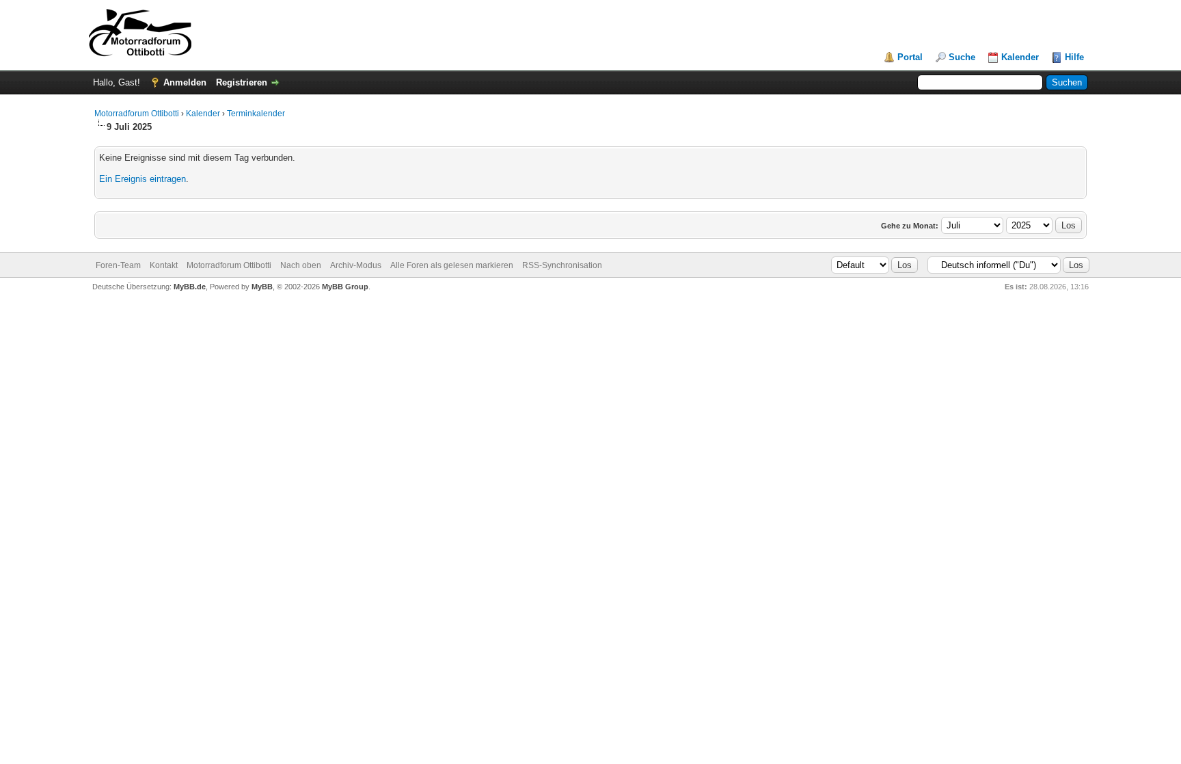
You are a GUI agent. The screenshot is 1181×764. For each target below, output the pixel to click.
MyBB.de (190, 286)
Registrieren (241, 82)
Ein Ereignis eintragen (142, 179)
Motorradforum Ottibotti (136, 113)
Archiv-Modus (355, 265)
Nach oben (300, 265)
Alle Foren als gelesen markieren (451, 265)
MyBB (262, 286)
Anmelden (184, 82)
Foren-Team (118, 265)
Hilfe (1074, 57)
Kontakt (164, 265)
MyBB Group (345, 286)
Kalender (1020, 57)
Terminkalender (256, 113)
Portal (910, 57)
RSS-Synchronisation (562, 265)
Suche (962, 57)
